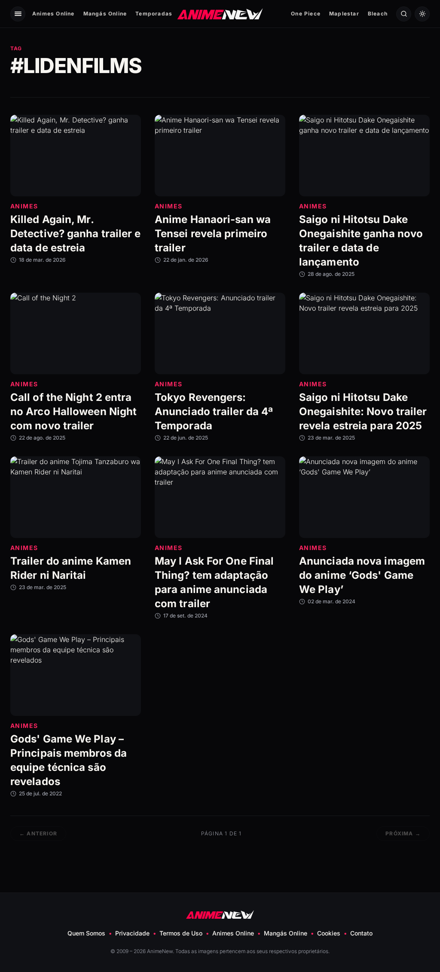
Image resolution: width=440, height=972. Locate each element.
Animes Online (53, 13)
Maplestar (344, 13)
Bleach (378, 13)
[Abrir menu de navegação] (17, 13)
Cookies (328, 933)
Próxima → (403, 833)
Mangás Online (105, 13)
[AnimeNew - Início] (220, 13)
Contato (361, 933)
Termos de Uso (180, 933)
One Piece (306, 13)
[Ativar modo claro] (422, 13)
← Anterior (38, 833)
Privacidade (132, 933)
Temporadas (153, 13)
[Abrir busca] (403, 13)
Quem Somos (86, 933)
